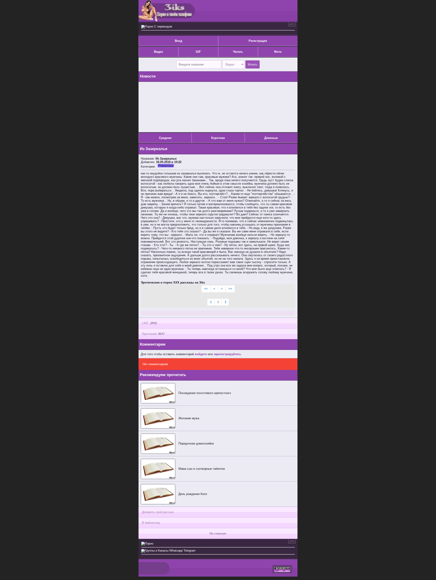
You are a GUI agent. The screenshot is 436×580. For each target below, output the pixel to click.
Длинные (271, 138)
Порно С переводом (158, 26)
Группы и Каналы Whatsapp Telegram (170, 550)
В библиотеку (151, 523)
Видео (158, 51)
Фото (278, 51)
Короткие (218, 138)
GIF (198, 51)
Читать (238, 51)
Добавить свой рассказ (158, 512)
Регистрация (258, 41)
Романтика (166, 165)
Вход (178, 41)
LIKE (149, 323)
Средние (165, 138)
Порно (149, 543)
